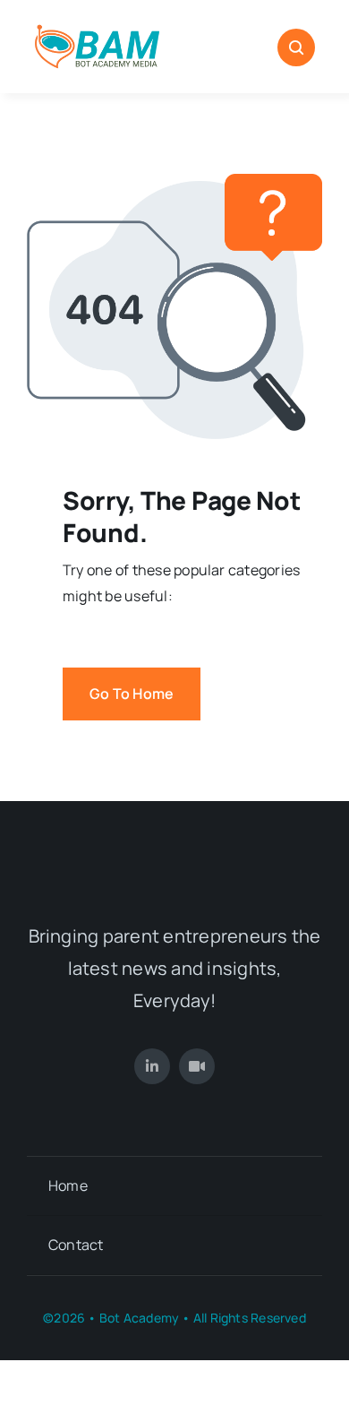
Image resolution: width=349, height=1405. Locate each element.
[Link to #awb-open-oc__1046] (296, 47)
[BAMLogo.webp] (97, 25)
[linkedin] (152, 1066)
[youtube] (197, 1066)
